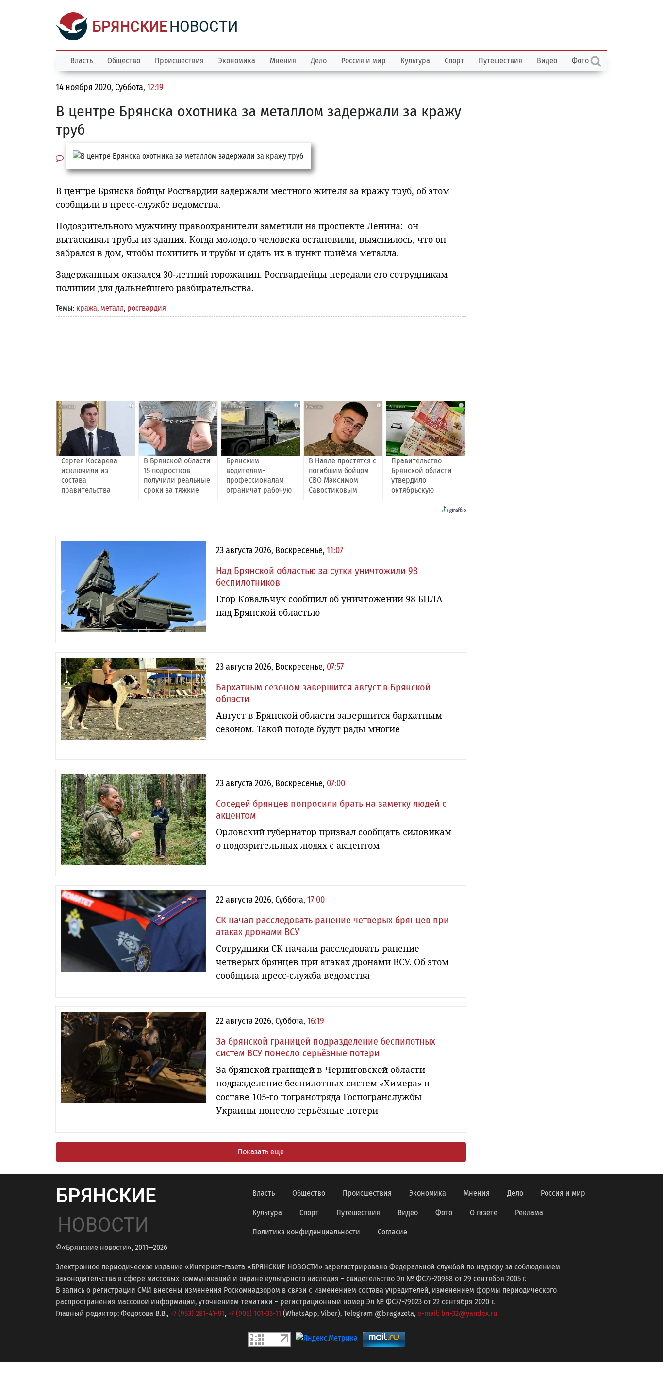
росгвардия (146, 307)
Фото (443, 1212)
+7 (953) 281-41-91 (197, 1313)
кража (86, 307)
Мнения (283, 60)
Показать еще (261, 1151)
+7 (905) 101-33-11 (254, 1313)
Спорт (454, 60)
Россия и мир (363, 60)
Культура (415, 60)
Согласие (392, 1231)
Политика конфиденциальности (306, 1231)
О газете (483, 1212)
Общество (123, 60)
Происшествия (179, 60)
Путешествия (500, 60)
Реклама (529, 1212)
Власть (81, 60)
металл (112, 307)
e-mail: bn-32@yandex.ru (457, 1313)
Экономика (236, 60)
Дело (319, 60)
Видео (547, 60)
